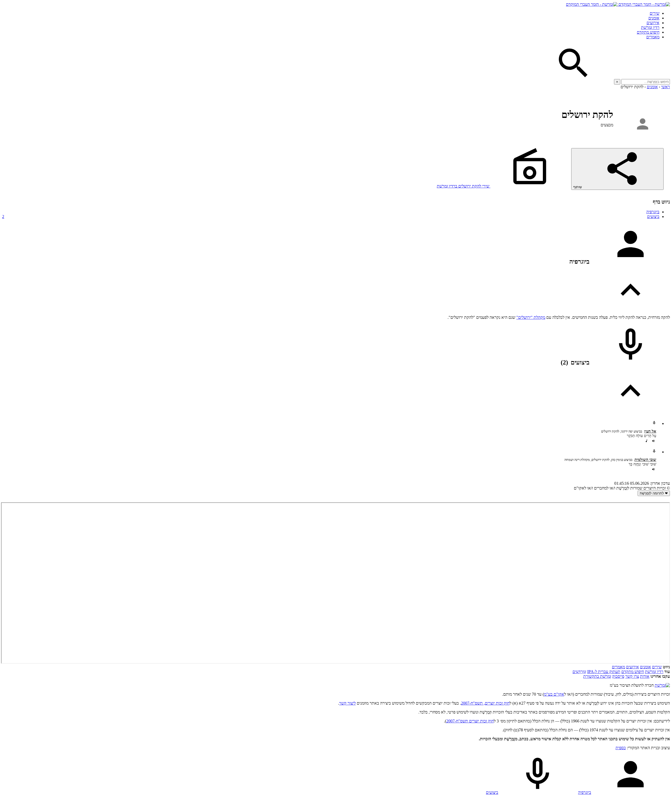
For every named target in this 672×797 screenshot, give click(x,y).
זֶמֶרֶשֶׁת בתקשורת (597, 676)
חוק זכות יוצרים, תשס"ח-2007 (485, 703)
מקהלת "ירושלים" (530, 317)
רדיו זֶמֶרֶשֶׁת (650, 27)
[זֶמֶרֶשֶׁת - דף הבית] (662, 685)
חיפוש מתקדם (648, 32)
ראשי (665, 87)
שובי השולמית (645, 459)
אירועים (653, 22)
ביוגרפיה (652, 212)
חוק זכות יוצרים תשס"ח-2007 (470, 721)
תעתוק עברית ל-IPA (603, 671)
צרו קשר (632, 676)
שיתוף (578, 187)
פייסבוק (618, 676)
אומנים (653, 18)
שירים (654, 13)
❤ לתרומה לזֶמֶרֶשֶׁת (654, 493)
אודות (644, 676)
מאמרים (652, 37)
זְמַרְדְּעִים (579, 671)
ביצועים (330, 216)
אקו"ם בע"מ (554, 694)
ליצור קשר (347, 703)
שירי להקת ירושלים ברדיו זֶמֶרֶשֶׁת (463, 186)
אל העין (650, 431)
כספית (621, 748)
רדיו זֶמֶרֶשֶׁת (654, 671)
